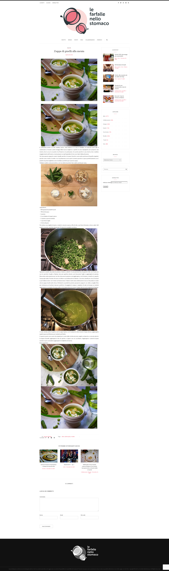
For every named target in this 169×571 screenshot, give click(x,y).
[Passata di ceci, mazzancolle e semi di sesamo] (108, 88)
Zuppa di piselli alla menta (69, 51)
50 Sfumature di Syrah (120, 64)
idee (63, 436)
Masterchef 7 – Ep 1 (69, 464)
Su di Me (48, 2)
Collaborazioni (90, 40)
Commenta (42, 496)
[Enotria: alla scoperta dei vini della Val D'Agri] (108, 78)
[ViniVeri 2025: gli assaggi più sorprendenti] (108, 57)
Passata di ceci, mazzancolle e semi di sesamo (120, 87)
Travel (104, 140)
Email (61, 515)
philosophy (68, 436)
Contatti (42, 2)
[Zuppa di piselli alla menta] (69, 81)
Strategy (99, 40)
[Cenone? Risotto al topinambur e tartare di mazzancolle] (48, 456)
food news (106, 132)
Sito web (83, 515)
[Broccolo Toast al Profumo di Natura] (108, 99)
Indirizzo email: (107, 182)
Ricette (64, 40)
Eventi (76, 40)
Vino (81, 40)
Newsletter (55, 2)
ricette (73, 436)
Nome (41, 515)
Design (70, 40)
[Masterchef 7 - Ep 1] (69, 456)
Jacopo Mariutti (47, 436)
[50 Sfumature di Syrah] (108, 67)
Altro (64, 466)
